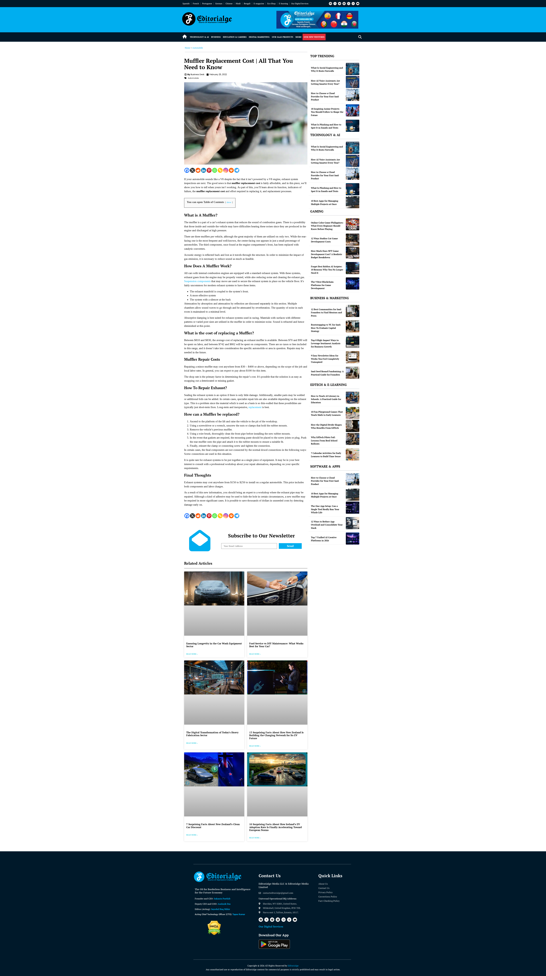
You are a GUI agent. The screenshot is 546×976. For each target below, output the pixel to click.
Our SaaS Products (282, 37)
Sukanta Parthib (222, 898)
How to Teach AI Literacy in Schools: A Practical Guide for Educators (326, 399)
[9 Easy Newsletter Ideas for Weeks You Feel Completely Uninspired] (352, 357)
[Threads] (353, 3)
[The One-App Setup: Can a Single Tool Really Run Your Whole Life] (352, 508)
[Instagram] (348, 3)
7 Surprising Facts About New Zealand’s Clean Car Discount (213, 826)
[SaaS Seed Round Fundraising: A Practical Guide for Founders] (352, 373)
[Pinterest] (339, 3)
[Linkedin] (344, 3)
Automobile (197, 47)
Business (216, 37)
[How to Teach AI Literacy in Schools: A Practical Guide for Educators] (352, 398)
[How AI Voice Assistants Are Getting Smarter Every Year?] (352, 82)
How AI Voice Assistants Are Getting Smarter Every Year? (325, 82)
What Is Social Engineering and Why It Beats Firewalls (327, 69)
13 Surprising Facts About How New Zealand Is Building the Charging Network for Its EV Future (276, 735)
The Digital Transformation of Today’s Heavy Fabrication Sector (212, 734)
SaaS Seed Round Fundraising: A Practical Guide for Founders (327, 373)
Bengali (247, 3)
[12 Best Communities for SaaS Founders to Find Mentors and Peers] (352, 311)
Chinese (229, 3)
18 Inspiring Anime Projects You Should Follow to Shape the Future (327, 112)
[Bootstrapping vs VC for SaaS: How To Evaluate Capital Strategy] (352, 326)
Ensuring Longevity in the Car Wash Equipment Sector (214, 645)
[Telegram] (236, 170)
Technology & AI (199, 37)
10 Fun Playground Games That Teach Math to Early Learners (327, 413)
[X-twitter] (335, 3)
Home (187, 47)
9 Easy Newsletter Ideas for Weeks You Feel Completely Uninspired (325, 358)
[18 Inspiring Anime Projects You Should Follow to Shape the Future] (352, 110)
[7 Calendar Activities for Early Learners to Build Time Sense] (352, 454)
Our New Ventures (314, 37)
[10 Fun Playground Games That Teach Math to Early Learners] (352, 413)
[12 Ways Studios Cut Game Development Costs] (352, 240)
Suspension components (197, 281)
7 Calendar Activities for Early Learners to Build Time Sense (326, 455)
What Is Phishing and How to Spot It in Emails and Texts (326, 126)
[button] (359, 37)
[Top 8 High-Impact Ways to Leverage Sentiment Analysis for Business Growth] (352, 342)
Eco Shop (271, 3)
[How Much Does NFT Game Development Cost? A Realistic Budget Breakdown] (352, 253)
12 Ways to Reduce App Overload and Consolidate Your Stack (327, 524)
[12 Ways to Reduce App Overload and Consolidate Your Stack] (352, 523)
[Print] (231, 170)
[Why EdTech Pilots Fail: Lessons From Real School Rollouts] (352, 439)
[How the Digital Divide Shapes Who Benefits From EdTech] (352, 426)
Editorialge (293, 965)
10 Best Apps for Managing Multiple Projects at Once (324, 202)
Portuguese (207, 3)
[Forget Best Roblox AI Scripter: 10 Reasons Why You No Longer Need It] (352, 268)
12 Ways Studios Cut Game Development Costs (324, 240)
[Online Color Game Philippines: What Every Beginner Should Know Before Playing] (352, 224)
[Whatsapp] (214, 170)
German (218, 3)
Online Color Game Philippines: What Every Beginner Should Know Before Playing (327, 225)
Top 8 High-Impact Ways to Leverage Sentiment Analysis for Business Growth (325, 343)
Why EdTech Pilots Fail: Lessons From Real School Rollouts (324, 440)
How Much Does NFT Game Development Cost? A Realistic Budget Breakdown (326, 254)
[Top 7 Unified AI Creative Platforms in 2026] (352, 538)
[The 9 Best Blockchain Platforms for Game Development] (352, 283)
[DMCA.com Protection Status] (214, 934)
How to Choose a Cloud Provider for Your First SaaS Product (325, 96)
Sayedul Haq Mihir (220, 909)
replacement (255, 407)
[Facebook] (330, 3)
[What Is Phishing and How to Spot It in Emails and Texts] (352, 126)
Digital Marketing (259, 37)
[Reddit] (198, 170)
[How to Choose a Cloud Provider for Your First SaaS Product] (352, 95)
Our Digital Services (299, 3)
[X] (192, 170)
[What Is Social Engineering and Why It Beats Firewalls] (352, 69)
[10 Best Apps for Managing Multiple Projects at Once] (352, 202)
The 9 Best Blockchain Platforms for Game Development (322, 285)
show (229, 202)
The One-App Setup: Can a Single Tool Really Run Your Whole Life (325, 509)
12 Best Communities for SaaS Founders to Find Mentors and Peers (326, 312)
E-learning (283, 3)
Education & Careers (235, 37)
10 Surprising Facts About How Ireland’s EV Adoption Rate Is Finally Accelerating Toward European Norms (275, 827)
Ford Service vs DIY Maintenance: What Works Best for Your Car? (276, 645)
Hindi (238, 3)
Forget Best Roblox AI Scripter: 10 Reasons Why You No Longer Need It (327, 269)
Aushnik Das (224, 903)
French (196, 3)
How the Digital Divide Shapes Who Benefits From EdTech (326, 426)
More (298, 37)
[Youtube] (357, 3)
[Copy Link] (220, 170)
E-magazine (259, 3)
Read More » (192, 654)
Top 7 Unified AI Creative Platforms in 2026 (324, 539)
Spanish (186, 3)
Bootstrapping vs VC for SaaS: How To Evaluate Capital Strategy (326, 327)
